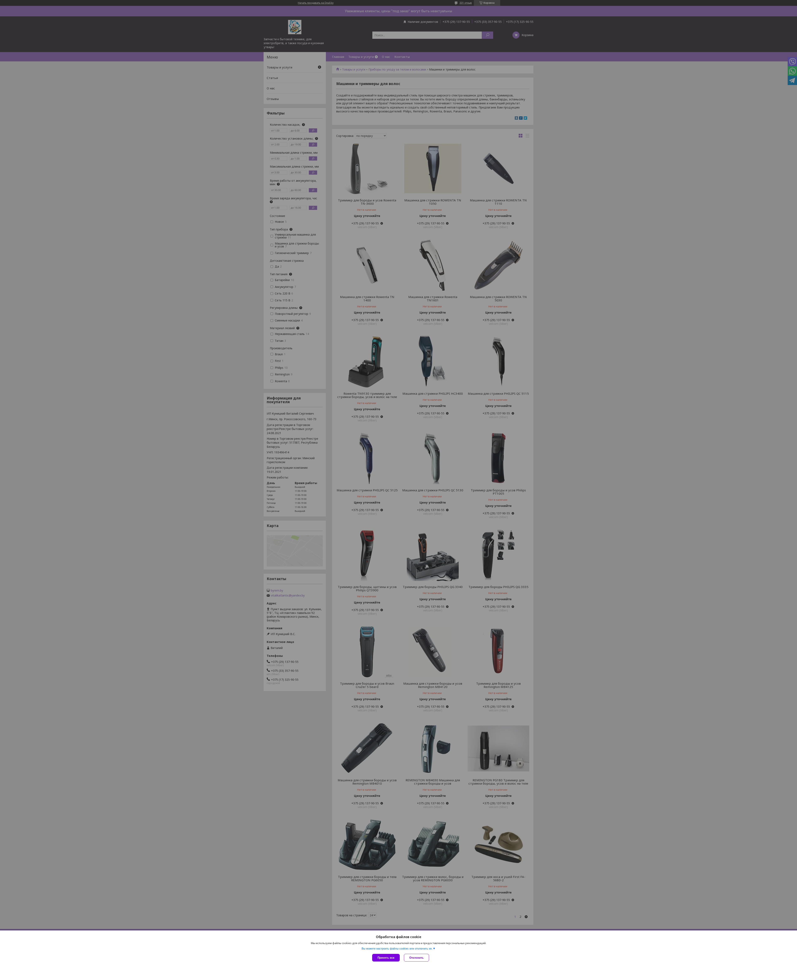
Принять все (386, 957)
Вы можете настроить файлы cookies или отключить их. (397, 948)
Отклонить (416, 957)
